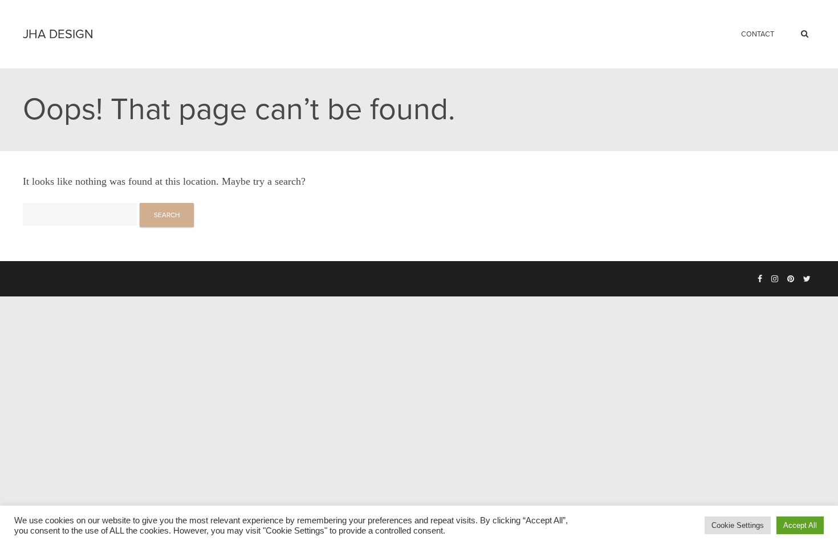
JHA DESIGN (58, 34)
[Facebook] (760, 279)
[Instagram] (775, 279)
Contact (757, 34)
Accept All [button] (800, 525)
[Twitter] (807, 279)
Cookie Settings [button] (737, 525)
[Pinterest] (791, 279)
